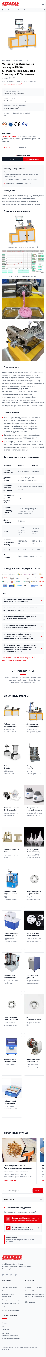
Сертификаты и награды (11, 1300)
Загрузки (22, 147)
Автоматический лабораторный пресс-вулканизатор (11, 1060)
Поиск (38, 1190)
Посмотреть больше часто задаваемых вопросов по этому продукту (18, 658)
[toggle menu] (43, 4)
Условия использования (11, 1339)
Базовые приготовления (26, 10)
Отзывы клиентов (8, 1291)
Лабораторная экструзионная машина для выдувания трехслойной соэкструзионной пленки (33, 725)
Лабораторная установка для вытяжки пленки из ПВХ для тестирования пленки (11, 725)
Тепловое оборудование (34, 1291)
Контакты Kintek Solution (11, 1310)
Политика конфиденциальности (10, 1334)
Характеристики (35, 159)
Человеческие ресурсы (10, 1303)
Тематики (5, 1330)
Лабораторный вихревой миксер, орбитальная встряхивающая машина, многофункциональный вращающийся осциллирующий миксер (34, 809)
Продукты (11, 10)
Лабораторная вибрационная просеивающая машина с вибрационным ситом (10, 976)
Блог (3, 1307)
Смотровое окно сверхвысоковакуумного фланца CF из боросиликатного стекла (11, 1018)
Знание (4, 1323)
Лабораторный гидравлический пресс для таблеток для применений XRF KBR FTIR (11, 893)
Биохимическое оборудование (30, 1301)
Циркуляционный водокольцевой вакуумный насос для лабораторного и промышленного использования (11, 934)
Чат (13, 159)
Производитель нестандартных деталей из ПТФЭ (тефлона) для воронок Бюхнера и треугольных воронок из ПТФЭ (33, 851)
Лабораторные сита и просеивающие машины (33, 767)
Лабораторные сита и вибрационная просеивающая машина (10, 767)
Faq (3, 1326)
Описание (8, 147)
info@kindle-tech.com (14, 1264)
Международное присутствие (8, 1295)
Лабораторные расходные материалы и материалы (34, 1295)
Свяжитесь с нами (9, 136)
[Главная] (2, 10)
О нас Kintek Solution (9, 1287)
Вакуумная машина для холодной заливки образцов (11, 809)
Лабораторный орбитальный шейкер (10, 1102)
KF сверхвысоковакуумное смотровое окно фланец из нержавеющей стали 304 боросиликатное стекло (34, 1018)
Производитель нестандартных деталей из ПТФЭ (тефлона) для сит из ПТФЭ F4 (34, 934)
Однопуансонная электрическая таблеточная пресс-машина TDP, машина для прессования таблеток (34, 1060)
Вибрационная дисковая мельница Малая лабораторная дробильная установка (33, 976)
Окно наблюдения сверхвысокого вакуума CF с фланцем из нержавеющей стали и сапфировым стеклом (34, 893)
